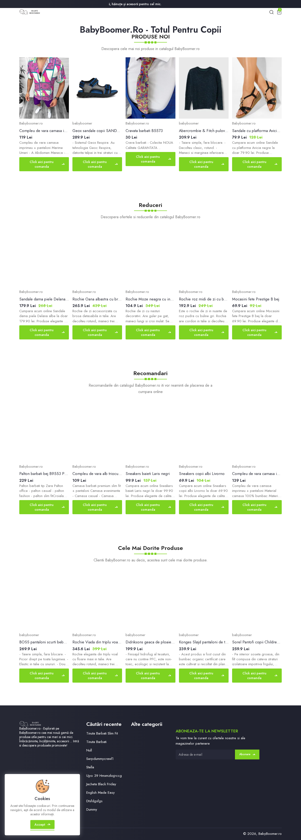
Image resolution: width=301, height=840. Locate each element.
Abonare (244, 754)
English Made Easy (100, 792)
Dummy (91, 809)
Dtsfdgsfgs (94, 801)
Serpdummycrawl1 (100, 758)
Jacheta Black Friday (101, 784)
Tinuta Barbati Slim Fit (102, 733)
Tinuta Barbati (96, 741)
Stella (90, 767)
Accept (40, 824)
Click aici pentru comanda (42, 164)
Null (89, 750)
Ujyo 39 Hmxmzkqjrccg (104, 775)
